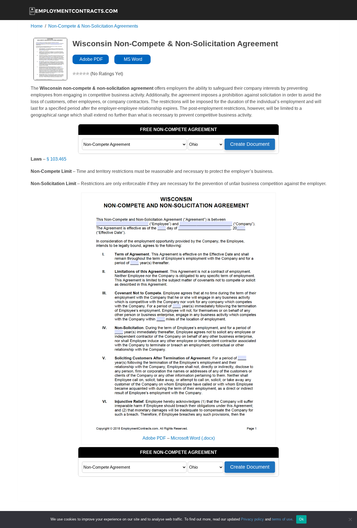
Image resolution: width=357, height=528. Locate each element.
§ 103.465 (56, 159)
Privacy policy (252, 519)
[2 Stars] (77, 73)
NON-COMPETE (142, 33)
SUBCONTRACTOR (310, 33)
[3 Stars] (81, 73)
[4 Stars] (84, 73)
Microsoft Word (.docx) (193, 438)
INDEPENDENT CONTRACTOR (239, 33)
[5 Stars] (87, 73)
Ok (301, 519)
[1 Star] (74, 73)
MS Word (132, 59)
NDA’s (182, 33)
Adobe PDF (91, 59)
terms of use (282, 519)
